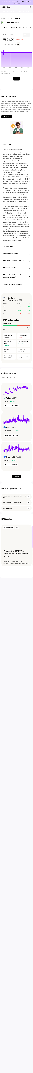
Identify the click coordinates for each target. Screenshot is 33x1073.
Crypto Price (10, 18)
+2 (17, 527)
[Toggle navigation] (30, 7)
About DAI (13, 28)
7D (7, 377)
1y (15, 44)
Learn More (17, 3)
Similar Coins (23, 28)
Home (3, 18)
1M (11, 377)
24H (3, 377)
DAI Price (5, 28)
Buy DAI (16, 78)
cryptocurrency (8, 527)
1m (9, 44)
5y (18, 44)
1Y (14, 377)
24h (5, 44)
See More (16, 476)
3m (12, 44)
